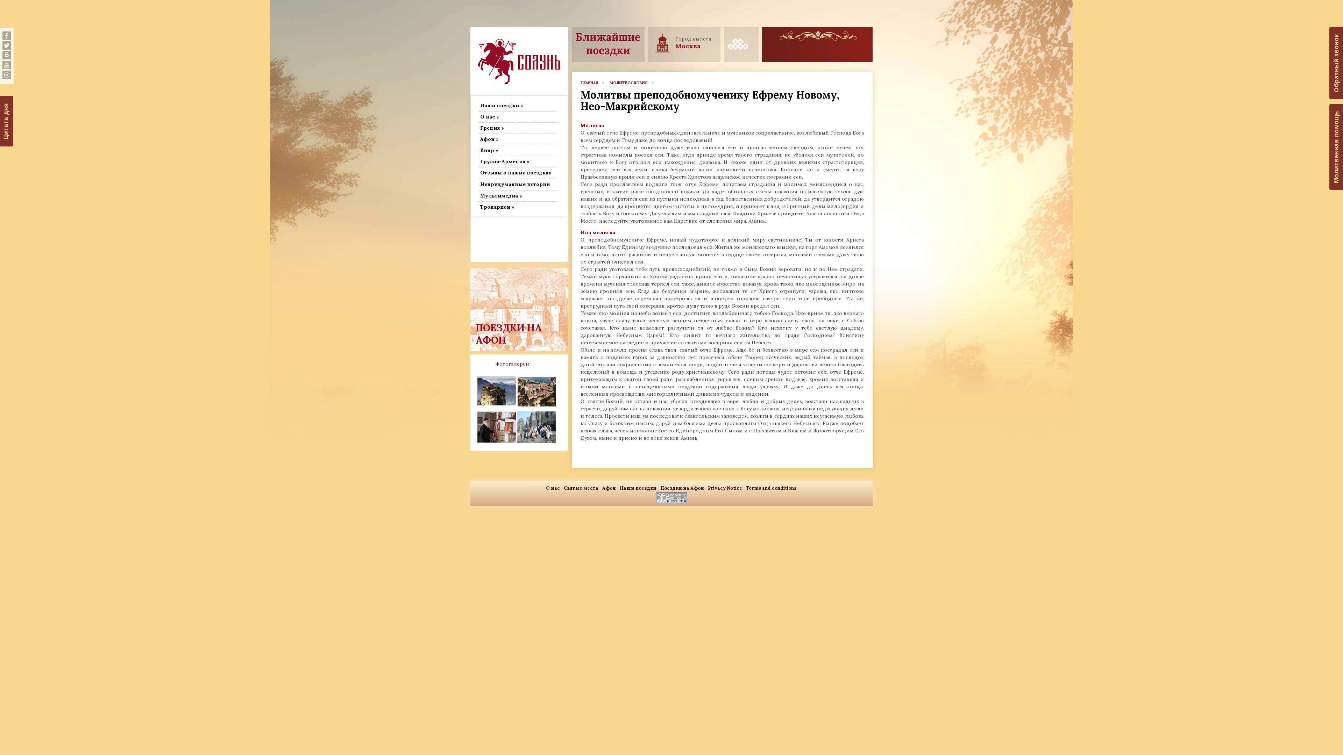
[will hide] (6, 35)
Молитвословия (629, 82)
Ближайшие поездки (608, 43)
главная (589, 82)
